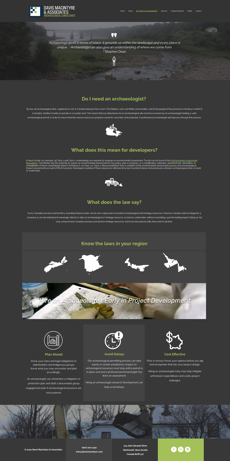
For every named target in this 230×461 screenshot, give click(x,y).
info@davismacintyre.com (89, 451)
